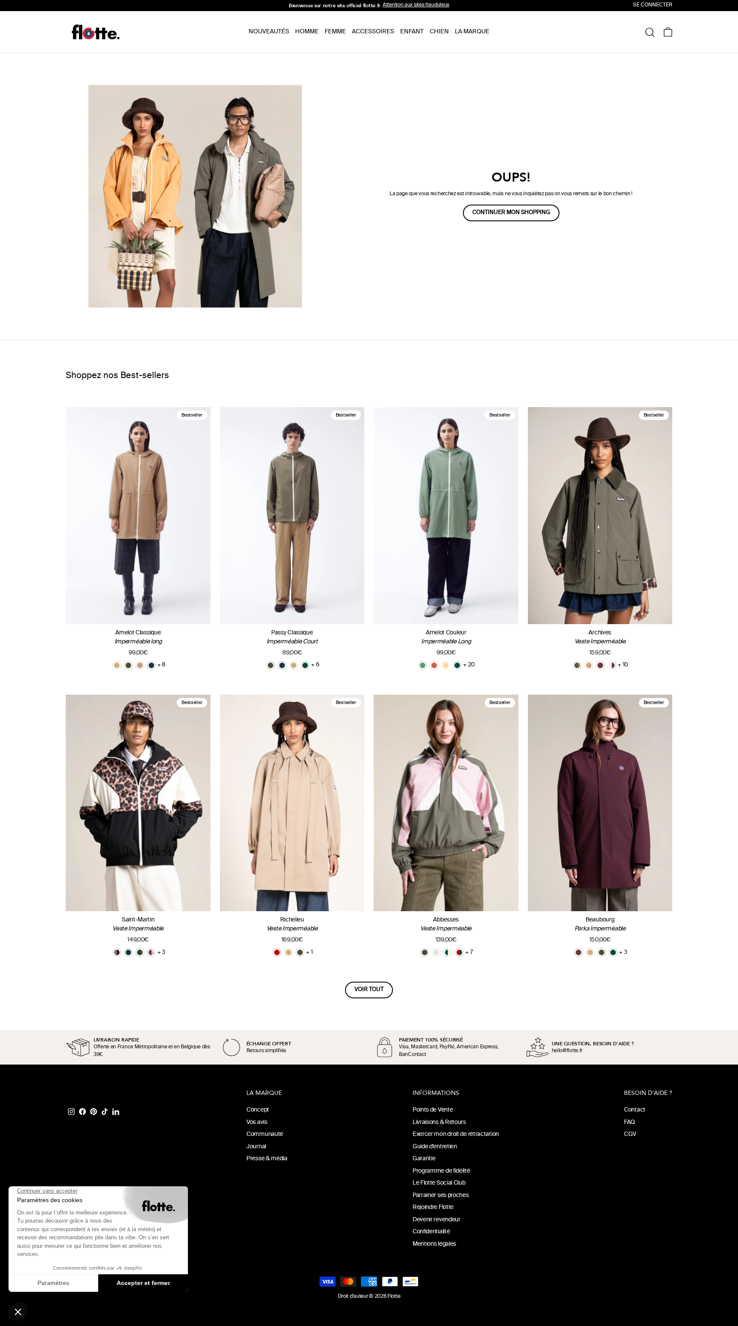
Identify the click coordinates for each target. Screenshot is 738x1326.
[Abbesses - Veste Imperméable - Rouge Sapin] (459, 952)
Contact (634, 1110)
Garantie (424, 1158)
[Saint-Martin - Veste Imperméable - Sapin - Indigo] (128, 952)
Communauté (264, 1134)
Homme (307, 31)
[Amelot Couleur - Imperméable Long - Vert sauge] (423, 665)
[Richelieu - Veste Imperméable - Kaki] (300, 952)
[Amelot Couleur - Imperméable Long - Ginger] (434, 665)
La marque (472, 31)
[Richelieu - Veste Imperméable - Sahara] (288, 952)
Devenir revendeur (436, 1220)
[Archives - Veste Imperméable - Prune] (600, 665)
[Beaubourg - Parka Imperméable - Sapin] (613, 952)
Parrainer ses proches (441, 1195)
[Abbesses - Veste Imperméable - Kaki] (425, 952)
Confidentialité (431, 1231)
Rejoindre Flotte (433, 1207)
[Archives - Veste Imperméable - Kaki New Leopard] (577, 665)
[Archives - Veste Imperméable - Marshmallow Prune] (612, 665)
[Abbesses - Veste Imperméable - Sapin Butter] (448, 952)
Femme (335, 31)
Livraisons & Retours (439, 1122)
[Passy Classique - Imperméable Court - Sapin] (305, 665)
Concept (257, 1110)
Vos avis (256, 1122)
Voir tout (369, 990)
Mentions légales (434, 1244)
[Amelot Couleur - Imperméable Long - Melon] (446, 665)
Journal (256, 1146)
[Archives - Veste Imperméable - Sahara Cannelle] (589, 665)
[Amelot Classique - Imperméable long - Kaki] (128, 665)
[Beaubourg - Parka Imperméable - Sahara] (590, 952)
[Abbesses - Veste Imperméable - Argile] (436, 952)
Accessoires (373, 31)
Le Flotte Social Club (439, 1183)
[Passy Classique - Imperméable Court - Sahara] (294, 665)
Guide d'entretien (435, 1146)
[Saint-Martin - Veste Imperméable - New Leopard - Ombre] (117, 952)
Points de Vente (433, 1110)
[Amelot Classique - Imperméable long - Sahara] (117, 665)
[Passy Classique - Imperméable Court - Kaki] (270, 665)
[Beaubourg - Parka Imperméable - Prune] (578, 952)
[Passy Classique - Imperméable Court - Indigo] (282, 665)
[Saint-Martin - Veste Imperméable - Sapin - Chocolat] (140, 952)
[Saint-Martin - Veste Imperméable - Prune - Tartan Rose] (151, 952)
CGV (630, 1134)
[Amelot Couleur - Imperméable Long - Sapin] (457, 665)
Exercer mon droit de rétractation (456, 1134)
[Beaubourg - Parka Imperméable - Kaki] (601, 952)
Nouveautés (269, 31)
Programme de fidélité (441, 1171)
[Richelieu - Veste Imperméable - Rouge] (277, 952)
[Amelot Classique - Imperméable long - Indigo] (151, 665)
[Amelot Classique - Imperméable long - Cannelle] (140, 665)
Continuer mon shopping (511, 213)
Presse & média (266, 1158)
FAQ (629, 1122)
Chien (439, 31)
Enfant (412, 31)
